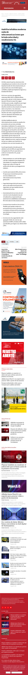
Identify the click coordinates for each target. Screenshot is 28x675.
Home (2, 13)
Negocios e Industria (13, 13)
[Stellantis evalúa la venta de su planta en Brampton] (5, 548)
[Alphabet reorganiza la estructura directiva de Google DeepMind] (5, 424)
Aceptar (8, 672)
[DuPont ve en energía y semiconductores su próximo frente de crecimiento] (5, 438)
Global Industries (9, 72)
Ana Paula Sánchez (5, 470)
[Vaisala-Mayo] (14, 284)
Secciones (7, 13)
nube (17, 241)
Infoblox (12, 241)
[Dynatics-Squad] (14, 312)
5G (7, 241)
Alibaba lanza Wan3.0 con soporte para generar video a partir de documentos (12, 496)
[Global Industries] (2, 72)
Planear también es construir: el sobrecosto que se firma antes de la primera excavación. (11, 375)
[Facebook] (2, 77)
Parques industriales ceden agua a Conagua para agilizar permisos (18, 632)
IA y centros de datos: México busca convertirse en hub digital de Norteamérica (13, 524)
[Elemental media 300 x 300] (12, 364)
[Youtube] (11, 607)
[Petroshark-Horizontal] (14, 236)
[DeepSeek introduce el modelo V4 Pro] (5, 573)
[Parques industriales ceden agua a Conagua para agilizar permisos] (5, 632)
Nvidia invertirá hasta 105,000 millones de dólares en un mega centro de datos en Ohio (18, 565)
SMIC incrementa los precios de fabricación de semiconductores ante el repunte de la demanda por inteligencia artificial (18, 581)
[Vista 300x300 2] (14, 414)
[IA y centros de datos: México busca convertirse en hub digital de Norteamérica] (14, 514)
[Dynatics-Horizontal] (14, 66)
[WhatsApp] (13, 77)
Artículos (3, 519)
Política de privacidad (17, 672)
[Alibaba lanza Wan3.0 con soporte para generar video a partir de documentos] (14, 486)
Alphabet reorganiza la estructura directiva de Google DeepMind (17, 424)
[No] (26, 669)
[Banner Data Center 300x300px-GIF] (12, 338)
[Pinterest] (9, 77)
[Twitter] (6, 77)
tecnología (5, 244)
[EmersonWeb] (14, 23)
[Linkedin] (5, 607)
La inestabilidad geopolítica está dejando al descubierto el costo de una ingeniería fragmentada (12, 656)
